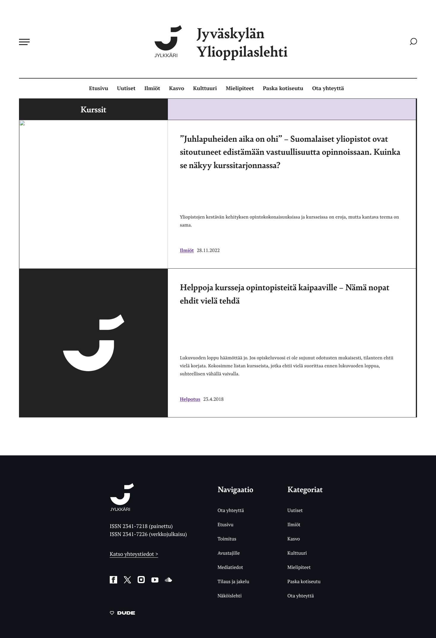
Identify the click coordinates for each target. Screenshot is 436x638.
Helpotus (190, 399)
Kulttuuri (205, 88)
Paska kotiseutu (283, 88)
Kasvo (176, 88)
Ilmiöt (152, 88)
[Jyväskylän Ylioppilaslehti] (122, 508)
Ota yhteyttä (328, 88)
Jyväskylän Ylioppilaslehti (242, 41)
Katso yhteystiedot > (134, 554)
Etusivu (98, 88)
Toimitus (226, 538)
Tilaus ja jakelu (233, 581)
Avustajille (228, 553)
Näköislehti (229, 595)
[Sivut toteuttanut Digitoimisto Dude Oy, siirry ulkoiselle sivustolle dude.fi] (122, 614)
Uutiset (126, 88)
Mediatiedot (230, 567)
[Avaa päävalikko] (24, 42)
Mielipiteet (240, 88)
